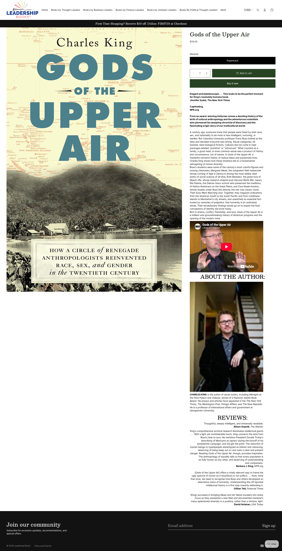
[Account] (264, 10)
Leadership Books (22, 545)
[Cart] (271, 10)
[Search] (257, 10)
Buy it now (232, 83)
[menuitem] (223, 9)
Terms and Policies (42, 546)
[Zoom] (94, 159)
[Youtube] (262, 546)
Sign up (268, 525)
